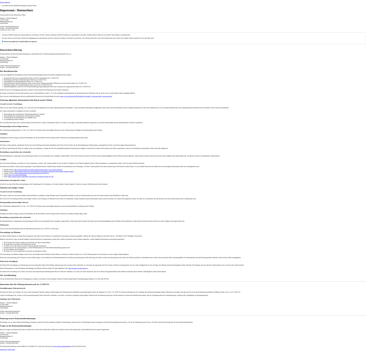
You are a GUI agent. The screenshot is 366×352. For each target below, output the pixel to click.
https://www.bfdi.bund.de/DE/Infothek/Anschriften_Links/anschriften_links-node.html (86, 96)
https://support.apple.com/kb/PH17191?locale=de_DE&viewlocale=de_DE (30, 176)
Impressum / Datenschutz (7, 349)
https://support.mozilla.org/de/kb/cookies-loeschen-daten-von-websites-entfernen (38, 170)
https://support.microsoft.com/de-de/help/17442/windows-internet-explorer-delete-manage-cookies (44, 171)
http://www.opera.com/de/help (17, 175)
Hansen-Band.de (5, 2)
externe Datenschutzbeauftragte (61, 346)
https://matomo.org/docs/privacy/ (78, 268)
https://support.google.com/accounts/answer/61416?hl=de (31, 173)
